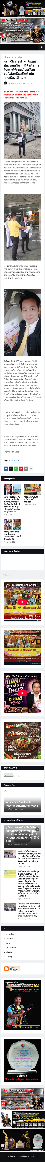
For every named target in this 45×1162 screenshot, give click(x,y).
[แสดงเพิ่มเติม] (31, 469)
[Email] (26, 469)
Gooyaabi (34, 1156)
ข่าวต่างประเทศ (10, 947)
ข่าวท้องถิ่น (8, 952)
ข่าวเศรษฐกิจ (9, 956)
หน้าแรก (7, 57)
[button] (41, 47)
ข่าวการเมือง (17, 57)
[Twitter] (11, 469)
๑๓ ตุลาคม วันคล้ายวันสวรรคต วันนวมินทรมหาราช (22, 804)
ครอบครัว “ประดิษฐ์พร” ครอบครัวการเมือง (32, 499)
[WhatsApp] (16, 469)
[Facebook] (6, 469)
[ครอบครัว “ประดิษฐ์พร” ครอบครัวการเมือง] (32, 489)
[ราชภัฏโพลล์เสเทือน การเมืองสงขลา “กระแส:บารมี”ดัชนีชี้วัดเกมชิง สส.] (12, 524)
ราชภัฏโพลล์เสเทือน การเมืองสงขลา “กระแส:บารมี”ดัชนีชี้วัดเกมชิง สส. (12, 535)
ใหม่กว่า (5, 575)
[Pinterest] (21, 469)
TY (16, 1156)
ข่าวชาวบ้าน (9, 939)
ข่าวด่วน (7, 943)
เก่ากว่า (39, 575)
